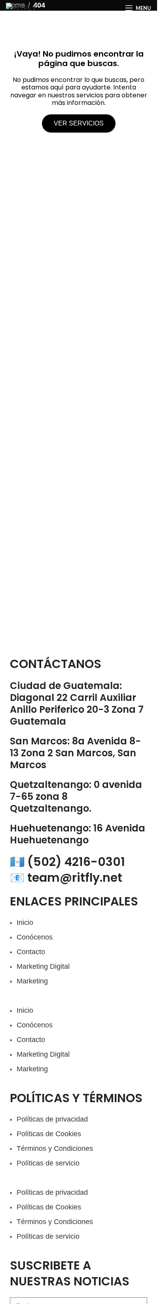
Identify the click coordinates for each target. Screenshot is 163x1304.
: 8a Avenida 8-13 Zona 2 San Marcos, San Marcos (75, 753)
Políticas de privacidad (52, 1119)
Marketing (32, 981)
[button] (78, 1000)
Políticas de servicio (48, 1163)
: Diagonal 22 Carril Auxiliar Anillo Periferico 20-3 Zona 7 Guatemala (77, 703)
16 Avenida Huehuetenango (77, 834)
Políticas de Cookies (49, 1134)
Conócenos (35, 937)
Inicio (25, 922)
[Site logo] (21, 7)
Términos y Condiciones (55, 1148)
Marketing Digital (43, 966)
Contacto (31, 952)
